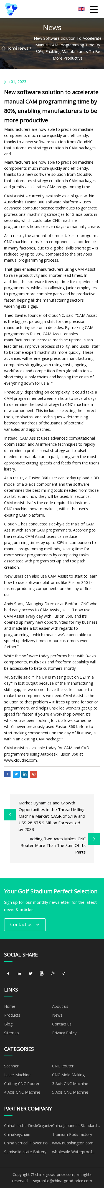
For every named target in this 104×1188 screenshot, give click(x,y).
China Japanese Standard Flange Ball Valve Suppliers (76, 1126)
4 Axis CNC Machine (22, 1092)
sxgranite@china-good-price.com (62, 1180)
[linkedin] (19, 973)
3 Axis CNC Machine (70, 1083)
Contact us (21, 924)
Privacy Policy (64, 1032)
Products (12, 1015)
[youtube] (41, 973)
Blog (8, 1024)
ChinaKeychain (17, 1134)
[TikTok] (64, 973)
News (23, 48)
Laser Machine (17, 1074)
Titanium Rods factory (72, 1134)
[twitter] (30, 973)
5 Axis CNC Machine (70, 1092)
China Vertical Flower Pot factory (26, 1143)
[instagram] (53, 973)
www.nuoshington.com (72, 1143)
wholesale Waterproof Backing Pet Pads (72, 1152)
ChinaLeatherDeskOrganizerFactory (28, 1125)
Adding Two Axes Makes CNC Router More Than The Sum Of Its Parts (53, 845)
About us (60, 1006)
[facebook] (8, 973)
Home (10, 48)
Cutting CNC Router (21, 1083)
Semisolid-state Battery (25, 1151)
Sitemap (11, 1032)
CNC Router (62, 1066)
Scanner (11, 1066)
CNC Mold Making (68, 1074)
